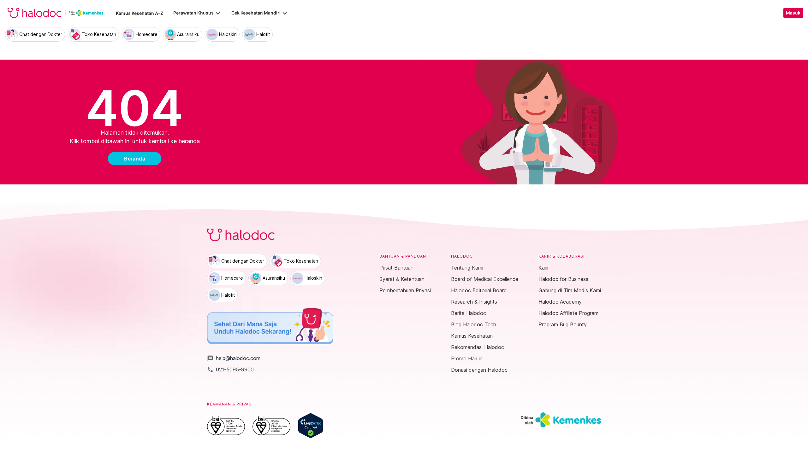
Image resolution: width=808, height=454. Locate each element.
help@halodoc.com (233, 358)
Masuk (793, 12)
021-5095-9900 (230, 369)
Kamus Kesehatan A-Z (139, 13)
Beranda (134, 158)
